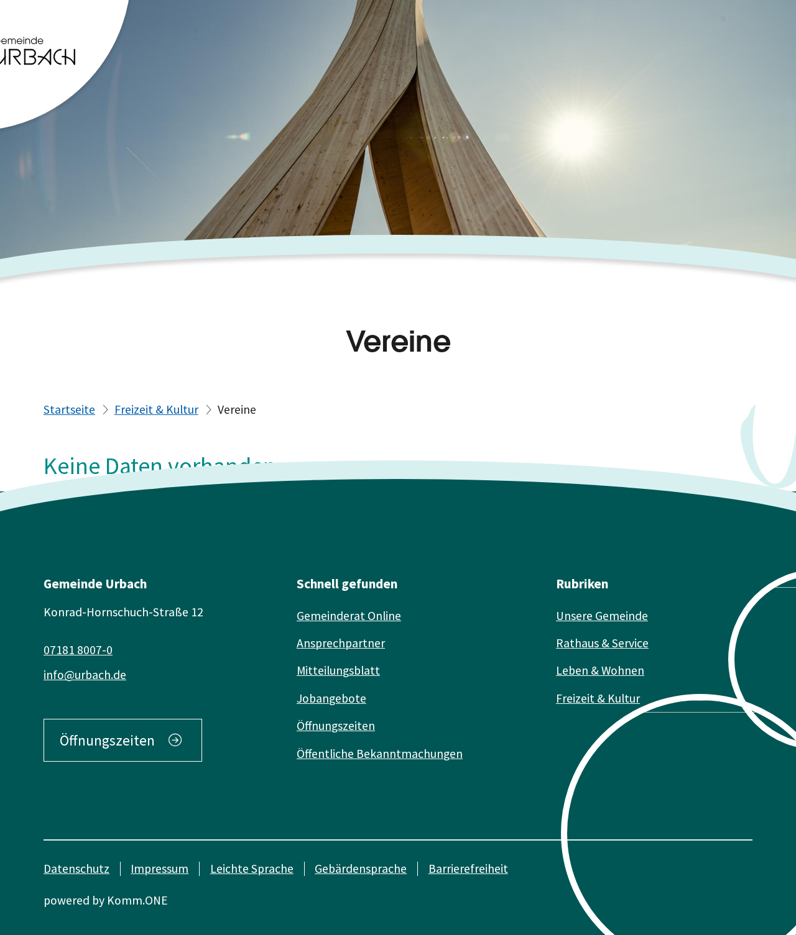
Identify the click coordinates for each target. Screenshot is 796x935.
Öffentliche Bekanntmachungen (380, 753)
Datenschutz (76, 869)
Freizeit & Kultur (156, 409)
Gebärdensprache (361, 869)
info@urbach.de (85, 674)
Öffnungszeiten (107, 740)
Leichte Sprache (252, 869)
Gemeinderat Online (349, 615)
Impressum (159, 869)
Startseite (69, 409)
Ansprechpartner (341, 643)
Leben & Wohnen (600, 670)
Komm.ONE (137, 900)
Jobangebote (331, 698)
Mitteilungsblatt (338, 670)
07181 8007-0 (78, 649)
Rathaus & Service (602, 643)
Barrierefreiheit (468, 869)
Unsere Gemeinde (602, 615)
